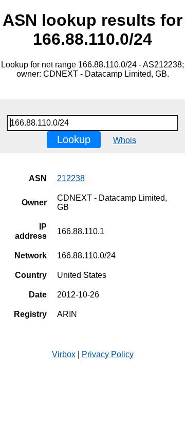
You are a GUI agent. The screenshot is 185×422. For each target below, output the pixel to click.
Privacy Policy (108, 354)
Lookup (73, 139)
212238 (71, 178)
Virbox (64, 354)
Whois (124, 140)
